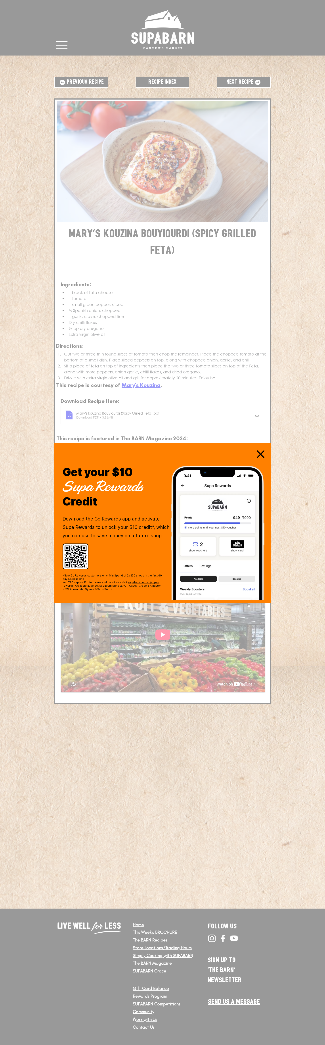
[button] (260, 454)
